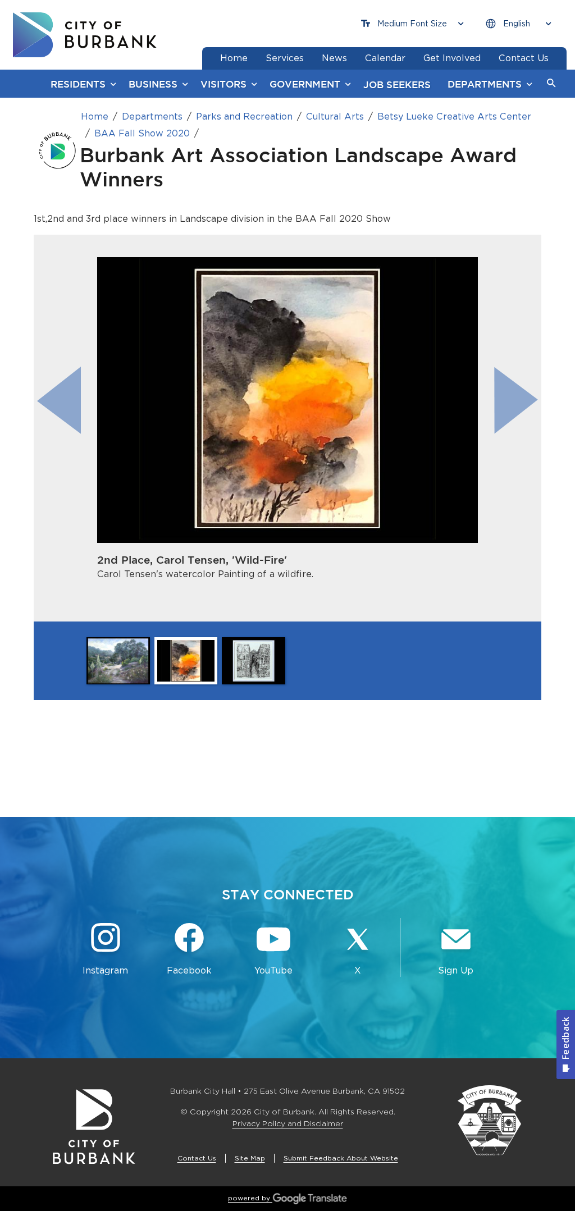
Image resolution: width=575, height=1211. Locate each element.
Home (94, 116)
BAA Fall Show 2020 (142, 133)
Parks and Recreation (244, 116)
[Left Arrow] (59, 400)
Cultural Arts (335, 116)
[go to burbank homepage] (85, 34)
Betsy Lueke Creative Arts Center (454, 116)
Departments (152, 116)
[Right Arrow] (516, 400)
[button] (551, 84)
